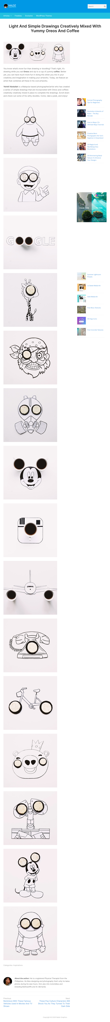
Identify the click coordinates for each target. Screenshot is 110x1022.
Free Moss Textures (94, 308)
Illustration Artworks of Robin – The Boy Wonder (95, 113)
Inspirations (18, 965)
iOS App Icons (92, 319)
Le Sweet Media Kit (94, 286)
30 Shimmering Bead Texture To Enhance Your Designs (94, 158)
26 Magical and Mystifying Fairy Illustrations (92, 147)
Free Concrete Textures (95, 330)
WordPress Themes (44, 16)
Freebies (18, 16)
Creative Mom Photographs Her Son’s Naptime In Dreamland (95, 135)
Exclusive (29, 16)
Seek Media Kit (92, 297)
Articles (6, 16)
